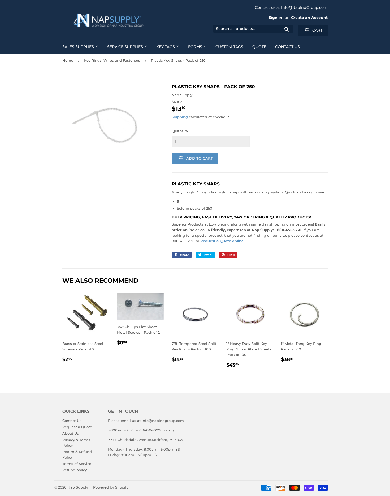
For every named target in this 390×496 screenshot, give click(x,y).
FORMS (195, 46)
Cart (316, 30)
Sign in (275, 17)
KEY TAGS (166, 46)
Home (67, 60)
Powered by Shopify (110, 487)
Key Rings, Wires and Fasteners (112, 60)
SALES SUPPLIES (78, 46)
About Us (70, 433)
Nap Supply (77, 487)
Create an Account (309, 17)
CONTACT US (287, 46)
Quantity (180, 131)
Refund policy (74, 470)
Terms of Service (76, 463)
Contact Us (71, 420)
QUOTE (259, 46)
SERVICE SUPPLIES (125, 46)
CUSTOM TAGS (229, 46)
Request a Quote (77, 427)
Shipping (180, 117)
